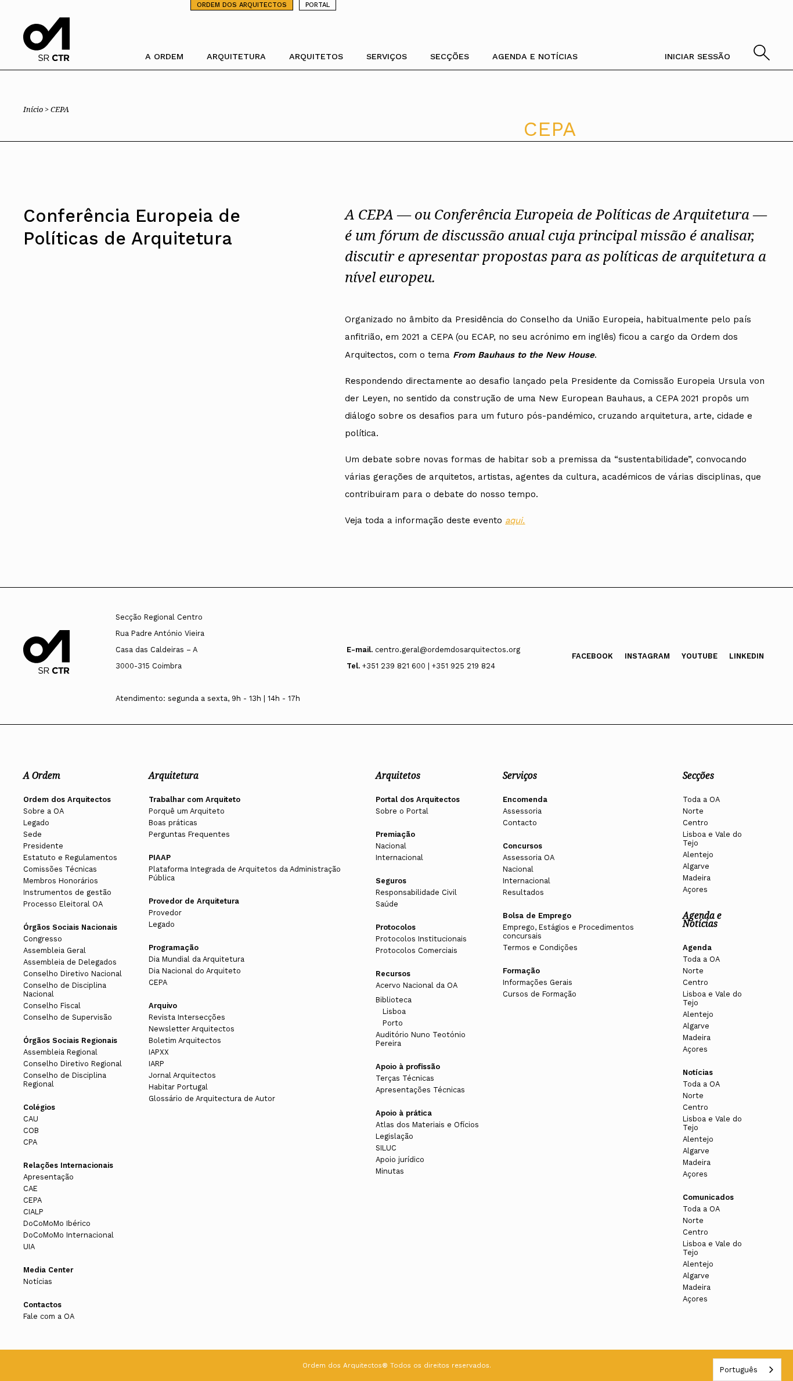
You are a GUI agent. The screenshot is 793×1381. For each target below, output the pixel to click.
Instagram (647, 656)
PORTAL (317, 5)
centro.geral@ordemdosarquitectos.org (447, 649)
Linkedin (746, 656)
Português (738, 1369)
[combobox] (747, 1369)
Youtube (700, 656)
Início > (37, 109)
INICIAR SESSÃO (697, 56)
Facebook (592, 656)
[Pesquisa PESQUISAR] (761, 57)
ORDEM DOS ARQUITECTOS (242, 5)
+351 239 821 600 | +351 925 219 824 (428, 665)
